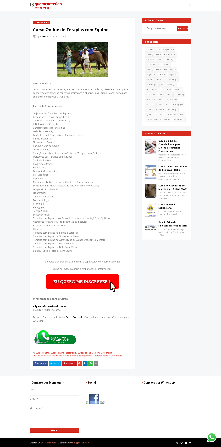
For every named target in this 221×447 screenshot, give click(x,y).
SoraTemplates (48, 442)
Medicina (150, 99)
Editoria (44, 36)
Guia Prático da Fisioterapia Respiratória (172, 224)
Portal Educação (102, 355)
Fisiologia (173, 79)
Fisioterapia (65, 355)
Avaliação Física (153, 54)
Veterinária (116, 355)
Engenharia (151, 74)
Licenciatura (165, 94)
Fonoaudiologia (168, 84)
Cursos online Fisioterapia (63, 352)
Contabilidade (153, 64)
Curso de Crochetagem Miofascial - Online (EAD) (172, 187)
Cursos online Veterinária (45, 355)
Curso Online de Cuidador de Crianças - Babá (173, 168)
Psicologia (172, 109)
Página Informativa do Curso (49, 306)
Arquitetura (168, 49)
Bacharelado (170, 54)
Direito (166, 64)
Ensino (163, 74)
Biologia (171, 59)
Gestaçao (166, 89)
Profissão (160, 109)
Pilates (149, 109)
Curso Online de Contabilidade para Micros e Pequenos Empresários (169, 146)
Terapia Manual (153, 119)
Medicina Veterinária (82, 355)
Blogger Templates (81, 442)
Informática (151, 94)
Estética (149, 79)
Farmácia (161, 79)
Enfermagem (170, 69)
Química (150, 114)
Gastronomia (152, 89)
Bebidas (150, 59)
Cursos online (42, 352)
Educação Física (153, 69)
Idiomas (178, 89)
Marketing (179, 94)
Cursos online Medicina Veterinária (94, 352)
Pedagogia (178, 104)
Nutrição (150, 104)
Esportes (173, 74)
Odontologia (164, 104)
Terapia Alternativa (175, 114)
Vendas (167, 119)
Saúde (160, 114)
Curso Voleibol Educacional (166, 206)
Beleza (160, 59)
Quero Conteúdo (74, 317)
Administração (153, 49)
